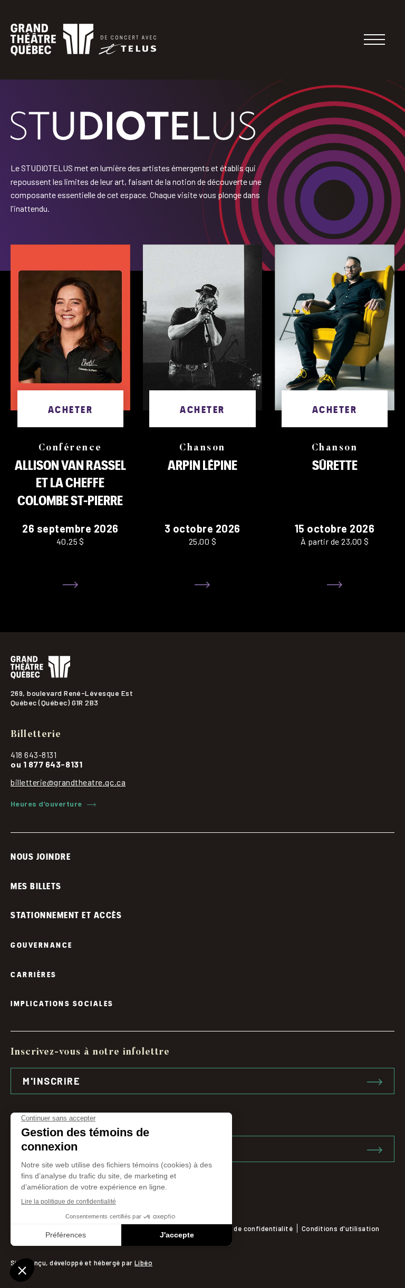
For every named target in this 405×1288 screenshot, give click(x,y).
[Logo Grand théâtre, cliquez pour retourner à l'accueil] (83, 40)
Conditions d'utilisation (340, 1228)
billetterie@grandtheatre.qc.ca (68, 782)
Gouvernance (42, 944)
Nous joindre (41, 856)
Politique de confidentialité (247, 1228)
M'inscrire (51, 1081)
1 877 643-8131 (53, 764)
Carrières (34, 974)
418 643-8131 (33, 755)
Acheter (70, 408)
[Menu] (374, 39)
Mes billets (36, 885)
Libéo (143, 1262)
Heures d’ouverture (46, 804)
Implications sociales (62, 1003)
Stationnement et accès (66, 914)
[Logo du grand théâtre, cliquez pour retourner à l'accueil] (202, 667)
